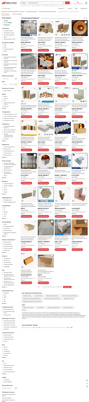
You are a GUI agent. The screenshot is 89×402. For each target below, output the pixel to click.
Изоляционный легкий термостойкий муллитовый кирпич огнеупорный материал (28, 172)
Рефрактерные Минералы (52, 295)
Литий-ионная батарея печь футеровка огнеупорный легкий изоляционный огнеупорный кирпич (62, 238)
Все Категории (6, 8)
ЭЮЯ (71, 327)
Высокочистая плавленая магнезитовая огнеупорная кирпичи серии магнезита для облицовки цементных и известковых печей (61, 72)
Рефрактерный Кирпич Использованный (32, 301)
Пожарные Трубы (27, 295)
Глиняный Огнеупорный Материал (69, 295)
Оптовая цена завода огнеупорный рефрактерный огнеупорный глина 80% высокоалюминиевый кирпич (29, 106)
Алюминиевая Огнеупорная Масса (52, 298)
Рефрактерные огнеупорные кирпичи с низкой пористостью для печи (79, 238)
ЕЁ (34, 327)
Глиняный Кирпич (39, 295)
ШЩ (68, 327)
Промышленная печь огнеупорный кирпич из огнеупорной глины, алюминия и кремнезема (63, 105)
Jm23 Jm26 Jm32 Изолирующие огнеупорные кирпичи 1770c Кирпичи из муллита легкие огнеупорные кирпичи (28, 72)
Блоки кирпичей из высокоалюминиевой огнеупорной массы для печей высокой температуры (45, 271)
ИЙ (39, 327)
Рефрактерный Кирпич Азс (54, 5)
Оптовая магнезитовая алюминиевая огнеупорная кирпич (63, 171)
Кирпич (29, 5)
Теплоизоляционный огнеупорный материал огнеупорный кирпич (79, 204)
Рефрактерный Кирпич (36, 5)
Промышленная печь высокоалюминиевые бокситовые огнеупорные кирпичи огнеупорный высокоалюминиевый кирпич (80, 72)
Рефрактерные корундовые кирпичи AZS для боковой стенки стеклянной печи (28, 39)
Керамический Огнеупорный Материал (32, 298)
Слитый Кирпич (45, 5)
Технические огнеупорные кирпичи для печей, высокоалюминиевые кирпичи (63, 205)
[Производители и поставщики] (9, 2)
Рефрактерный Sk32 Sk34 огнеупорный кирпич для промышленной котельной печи (45, 105)
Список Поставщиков (17, 14)
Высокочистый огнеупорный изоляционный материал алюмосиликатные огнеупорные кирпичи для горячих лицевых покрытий (45, 138)
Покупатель (61, 8)
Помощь (70, 8)
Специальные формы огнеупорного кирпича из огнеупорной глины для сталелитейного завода (26, 271)
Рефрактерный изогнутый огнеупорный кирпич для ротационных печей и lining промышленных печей (78, 39)
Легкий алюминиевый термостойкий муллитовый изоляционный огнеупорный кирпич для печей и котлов (44, 172)
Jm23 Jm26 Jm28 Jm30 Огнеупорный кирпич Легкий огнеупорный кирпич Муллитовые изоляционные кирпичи (45, 72)
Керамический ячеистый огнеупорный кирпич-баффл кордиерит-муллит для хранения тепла (28, 205)
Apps (76, 8)
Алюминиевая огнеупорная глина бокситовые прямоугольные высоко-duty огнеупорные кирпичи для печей (62, 39)
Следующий (67, 287)
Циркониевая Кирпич (68, 307)
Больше (24, 309)
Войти (86, 3)
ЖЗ (36, 327)
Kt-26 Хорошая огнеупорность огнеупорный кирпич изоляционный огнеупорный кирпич (78, 172)
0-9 (22, 327)
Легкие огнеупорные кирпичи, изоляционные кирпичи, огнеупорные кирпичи (61, 138)
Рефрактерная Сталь (68, 298)
